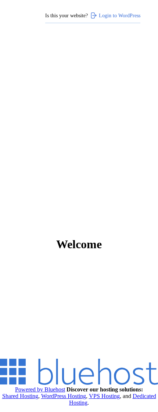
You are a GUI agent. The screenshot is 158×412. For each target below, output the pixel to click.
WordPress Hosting (63, 396)
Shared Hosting (20, 396)
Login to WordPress (119, 15)
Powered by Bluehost (40, 389)
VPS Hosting (104, 396)
